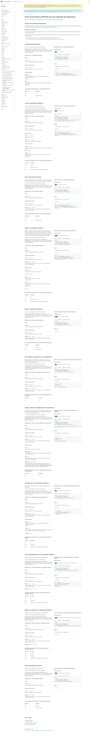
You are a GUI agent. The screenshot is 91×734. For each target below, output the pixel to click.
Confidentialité (37, 730)
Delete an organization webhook (34, 309)
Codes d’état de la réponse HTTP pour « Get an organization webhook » (38, 213)
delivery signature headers (32, 459)
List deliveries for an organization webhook (37, 483)
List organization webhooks (32, 44)
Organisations (31, 14)
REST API (3, 6)
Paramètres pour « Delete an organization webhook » (34, 320)
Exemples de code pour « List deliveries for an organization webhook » (67, 485)
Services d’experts (48, 730)
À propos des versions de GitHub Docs (42, 11)
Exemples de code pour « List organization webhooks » (64, 46)
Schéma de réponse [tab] (66, 66)
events (31, 278)
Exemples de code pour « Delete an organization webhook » (65, 311)
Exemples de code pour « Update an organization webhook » (65, 230)
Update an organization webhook (34, 228)
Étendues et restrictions (30, 29)
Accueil (3, 4)
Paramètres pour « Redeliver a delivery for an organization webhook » (37, 623)
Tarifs (43, 730)
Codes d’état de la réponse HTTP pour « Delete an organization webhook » (38, 342)
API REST (26, 14)
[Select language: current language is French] (89, 1)
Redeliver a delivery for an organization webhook (38, 610)
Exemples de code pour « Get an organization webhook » (64, 179)
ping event (33, 668)
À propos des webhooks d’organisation (35, 23)
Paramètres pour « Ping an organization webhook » (34, 678)
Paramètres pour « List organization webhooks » (33, 55)
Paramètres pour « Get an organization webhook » (34, 191)
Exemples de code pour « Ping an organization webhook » (64, 668)
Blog (52, 730)
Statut (41, 730)
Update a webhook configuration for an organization (40, 235)
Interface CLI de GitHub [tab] (66, 54)
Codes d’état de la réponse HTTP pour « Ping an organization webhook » (38, 701)
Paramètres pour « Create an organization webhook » (34, 116)
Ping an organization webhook (33, 665)
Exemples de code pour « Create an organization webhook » (65, 105)
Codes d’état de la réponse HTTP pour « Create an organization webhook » (38, 160)
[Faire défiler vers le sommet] (89, 732)
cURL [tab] (56, 54)
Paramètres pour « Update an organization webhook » (34, 245)
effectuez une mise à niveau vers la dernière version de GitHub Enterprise (66, 6)
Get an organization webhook (33, 177)
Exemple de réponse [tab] (58, 66)
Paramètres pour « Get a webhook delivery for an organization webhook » (38, 567)
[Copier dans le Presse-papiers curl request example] (80, 54)
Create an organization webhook (34, 103)
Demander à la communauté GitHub (31, 722)
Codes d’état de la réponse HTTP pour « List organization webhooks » (37, 88)
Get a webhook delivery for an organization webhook (39, 554)
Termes (33, 730)
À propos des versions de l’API (65, 11)
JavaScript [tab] (59, 54)
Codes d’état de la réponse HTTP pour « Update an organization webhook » (38, 292)
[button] (38, 143)
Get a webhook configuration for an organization (42, 181)
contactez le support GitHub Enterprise (40, 7)
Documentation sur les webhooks (51, 27)
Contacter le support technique (30, 724)
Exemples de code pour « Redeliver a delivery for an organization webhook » (68, 612)
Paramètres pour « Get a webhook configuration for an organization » (37, 372)
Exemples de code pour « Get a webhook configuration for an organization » (68, 359)
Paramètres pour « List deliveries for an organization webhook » (36, 497)
